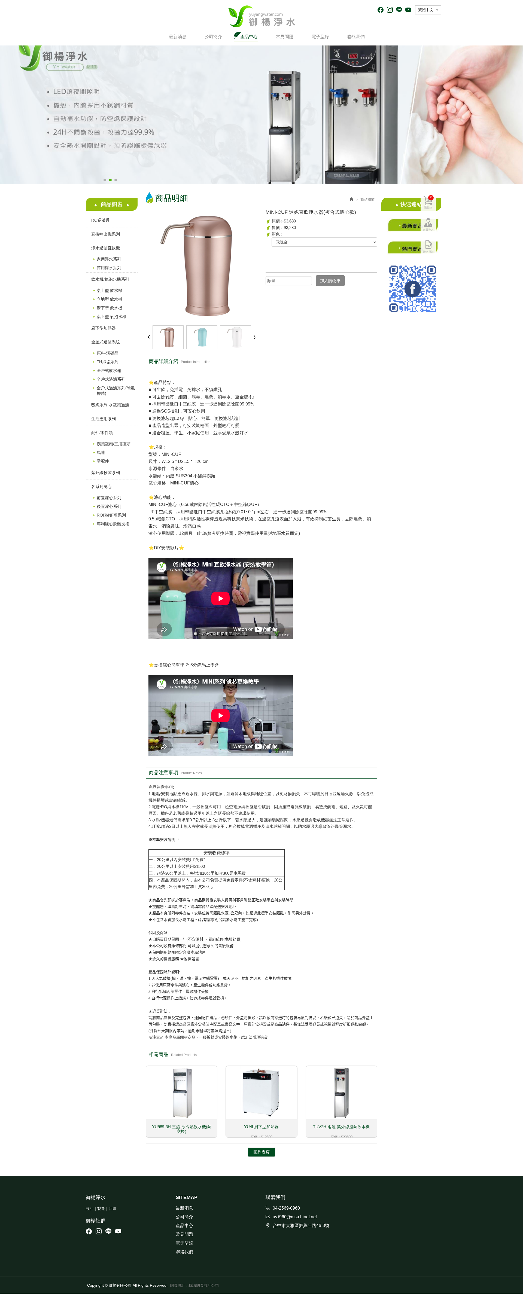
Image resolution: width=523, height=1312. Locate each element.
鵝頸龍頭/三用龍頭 (113, 443)
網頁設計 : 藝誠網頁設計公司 (194, 1285)
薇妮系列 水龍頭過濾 (110, 404)
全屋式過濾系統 (105, 342)
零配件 (103, 461)
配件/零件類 (102, 432)
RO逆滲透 (100, 220)
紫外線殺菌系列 (105, 472)
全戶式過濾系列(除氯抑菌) (116, 391)
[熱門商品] (411, 247)
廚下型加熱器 (103, 328)
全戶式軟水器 (109, 370)
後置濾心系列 (109, 506)
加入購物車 (330, 280)
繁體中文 (425, 10)
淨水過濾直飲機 (105, 248)
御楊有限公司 (261, 16)
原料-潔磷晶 (107, 353)
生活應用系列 (103, 418)
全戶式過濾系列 (111, 379)
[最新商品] (411, 224)
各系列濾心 (101, 486)
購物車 (428, 202)
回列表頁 (261, 1152)
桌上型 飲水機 (109, 290)
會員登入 (428, 229)
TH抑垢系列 (107, 361)
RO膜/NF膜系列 (111, 515)
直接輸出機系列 (105, 234)
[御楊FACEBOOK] (411, 289)
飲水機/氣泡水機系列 (110, 279)
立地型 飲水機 (109, 299)
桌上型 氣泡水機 (111, 316)
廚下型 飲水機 (109, 308)
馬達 (101, 452)
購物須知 (428, 251)
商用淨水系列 (109, 268)
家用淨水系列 (109, 259)
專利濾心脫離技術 (113, 523)
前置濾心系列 (109, 497)
